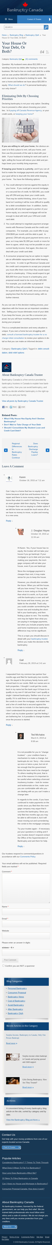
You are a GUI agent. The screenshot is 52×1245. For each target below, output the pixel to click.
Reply (8, 521)
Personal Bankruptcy (17, 988)
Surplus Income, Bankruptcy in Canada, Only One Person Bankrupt (26, 1036)
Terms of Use (14, 1237)
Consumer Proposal (17, 993)
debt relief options (16, 353)
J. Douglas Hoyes (40, 530)
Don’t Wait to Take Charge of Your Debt (22, 424)
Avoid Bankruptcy (16, 1005)
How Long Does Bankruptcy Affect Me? (19, 1173)
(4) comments (31, 59)
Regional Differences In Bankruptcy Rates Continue (17, 450)
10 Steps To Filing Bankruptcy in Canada (20, 1178)
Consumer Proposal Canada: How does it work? (23, 1189)
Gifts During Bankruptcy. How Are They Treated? (34, 1081)
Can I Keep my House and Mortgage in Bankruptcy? (25, 1184)
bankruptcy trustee (39, 639)
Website (5, 931)
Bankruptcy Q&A (32, 35)
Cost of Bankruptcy (16, 1001)
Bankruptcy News (16, 997)
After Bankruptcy (15, 1009)
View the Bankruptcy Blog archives (22, 1120)
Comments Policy (27, 856)
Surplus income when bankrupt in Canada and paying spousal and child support (34, 1059)
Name (5, 906)
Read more (11, 1043)
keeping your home (24, 114)
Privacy (4, 1237)
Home (4, 35)
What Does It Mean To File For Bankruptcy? (21, 1168)
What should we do (16, 85)
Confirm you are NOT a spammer (20, 966)
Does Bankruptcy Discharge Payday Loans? (33, 449)
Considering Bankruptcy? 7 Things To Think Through (25, 1162)
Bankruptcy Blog (16, 35)
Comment (7, 871)
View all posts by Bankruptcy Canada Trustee (22, 401)
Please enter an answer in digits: (16, 942)
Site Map (39, 1237)
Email (5, 919)
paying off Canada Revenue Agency (26, 110)
